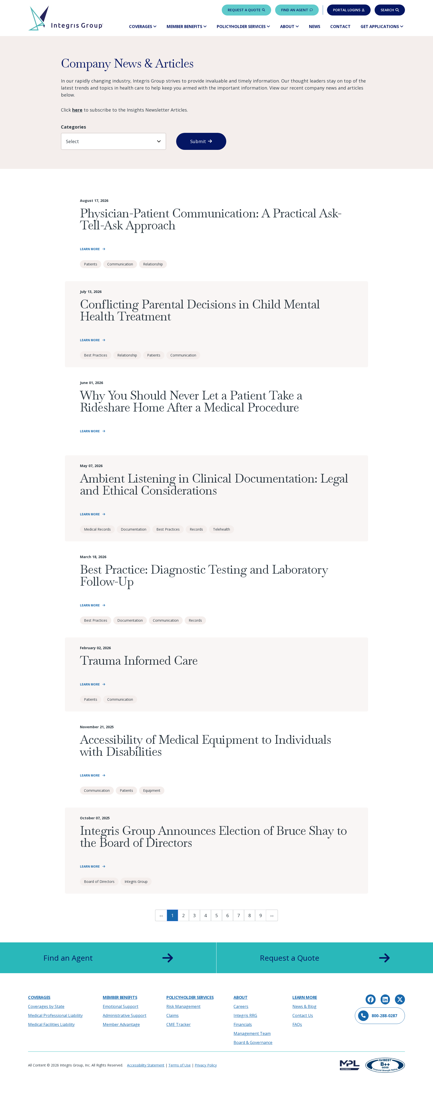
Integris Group (136, 881)
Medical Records (97, 529)
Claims (172, 1015)
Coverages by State (46, 1006)
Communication (120, 264)
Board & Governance (253, 1042)
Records (196, 529)
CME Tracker (178, 1024)
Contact (340, 26)
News (314, 26)
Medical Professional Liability (55, 1015)
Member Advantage (121, 1024)
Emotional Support (120, 1006)
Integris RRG (245, 1015)
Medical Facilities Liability (51, 1024)
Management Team (252, 1033)
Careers (241, 1006)
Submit (198, 141)
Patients (90, 264)
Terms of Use (179, 1065)
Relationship (153, 264)
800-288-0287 (384, 1015)
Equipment (151, 790)
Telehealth (221, 529)
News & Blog (304, 1006)
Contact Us (302, 1015)
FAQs (297, 1024)
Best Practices (95, 355)
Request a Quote (244, 10)
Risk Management (183, 1006)
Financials (243, 1024)
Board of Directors (99, 881)
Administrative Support (124, 1015)
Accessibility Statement (145, 1065)
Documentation (133, 529)
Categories (73, 127)
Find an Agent (294, 10)
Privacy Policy (206, 1065)
